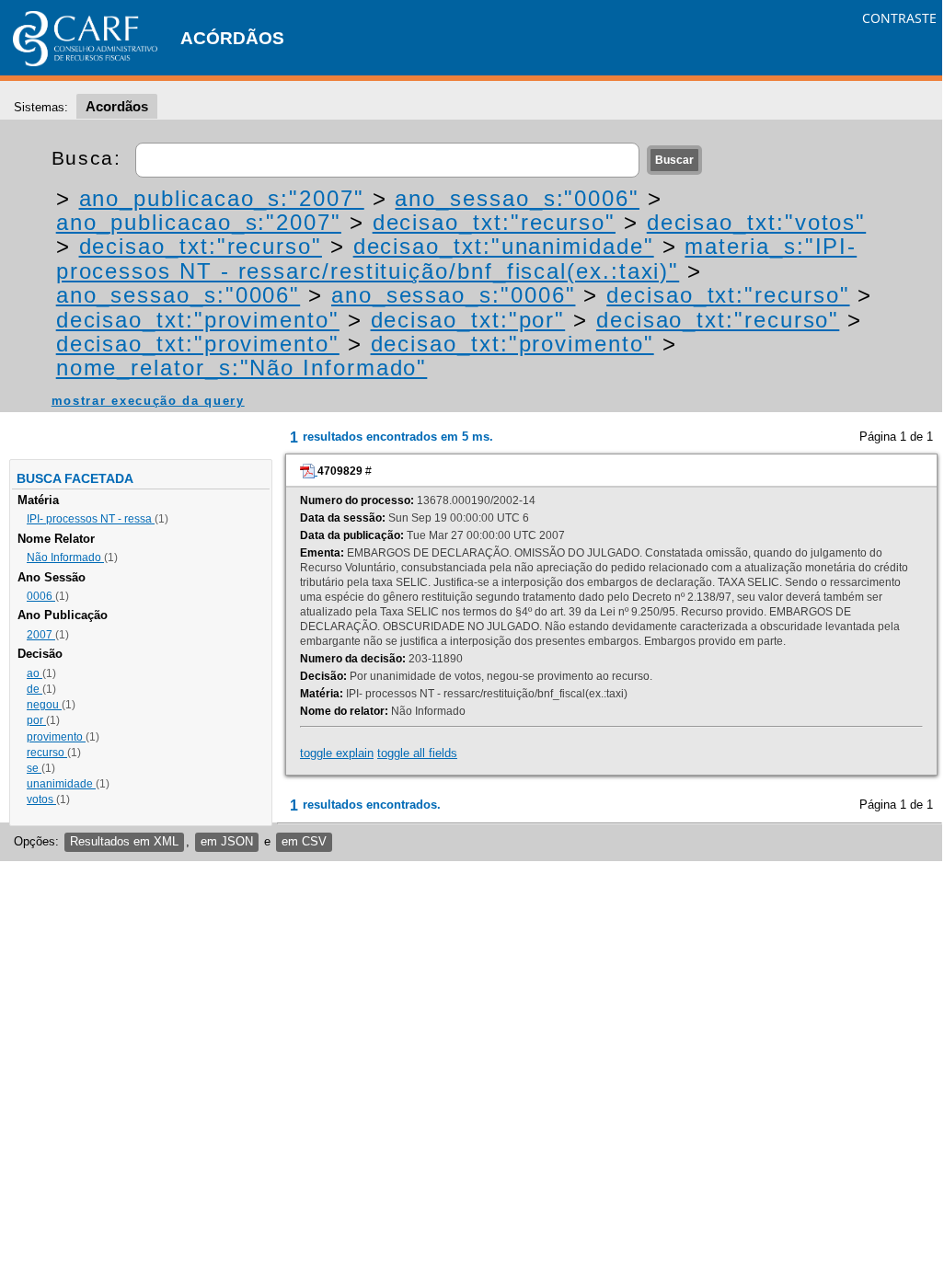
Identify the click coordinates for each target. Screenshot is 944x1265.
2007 (41, 634)
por (36, 720)
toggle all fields (417, 753)
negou (44, 704)
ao (34, 673)
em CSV (304, 841)
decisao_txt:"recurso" (494, 222)
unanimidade (61, 783)
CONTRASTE (899, 18)
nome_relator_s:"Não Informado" (242, 367)
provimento (56, 736)
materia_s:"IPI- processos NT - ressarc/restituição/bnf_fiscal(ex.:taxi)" (457, 258)
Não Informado (65, 557)
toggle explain (337, 753)
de (34, 689)
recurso (47, 752)
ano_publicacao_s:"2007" (221, 198)
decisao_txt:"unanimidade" (503, 246)
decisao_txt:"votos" (756, 222)
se (34, 768)
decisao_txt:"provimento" (198, 319)
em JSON (227, 841)
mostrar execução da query (148, 401)
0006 (41, 596)
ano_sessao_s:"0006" (517, 198)
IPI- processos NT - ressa (91, 518)
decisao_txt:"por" (468, 319)
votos (41, 799)
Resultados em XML (124, 841)
